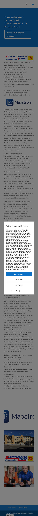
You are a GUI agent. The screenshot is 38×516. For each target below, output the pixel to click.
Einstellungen (19, 285)
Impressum (23, 291)
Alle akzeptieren (19, 274)
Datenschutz (15, 291)
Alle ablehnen (19, 280)
